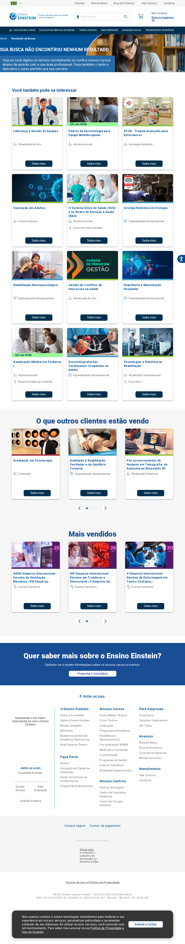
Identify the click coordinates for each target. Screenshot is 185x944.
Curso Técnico (108, 720)
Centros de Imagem (112, 787)
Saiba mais (39, 163)
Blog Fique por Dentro (73, 744)
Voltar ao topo (94, 696)
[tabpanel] (36, 464)
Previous (79, 508)
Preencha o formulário (93, 673)
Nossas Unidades (71, 725)
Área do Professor (124, 3)
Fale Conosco (149, 3)
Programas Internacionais (76, 786)
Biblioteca (66, 730)
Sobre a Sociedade (72, 715)
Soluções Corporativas (153, 720)
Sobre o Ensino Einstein (75, 720)
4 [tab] (97, 508)
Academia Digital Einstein (116, 770)
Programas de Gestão (113, 760)
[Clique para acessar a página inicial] (38, 20)
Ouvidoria (169, 3)
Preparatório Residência (115, 730)
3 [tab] (93, 508)
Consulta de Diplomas (153, 753)
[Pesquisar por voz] (78, 16)
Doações (80, 3)
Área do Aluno (99, 3)
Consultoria (146, 715)
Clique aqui (87, 849)
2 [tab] (90, 508)
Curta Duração (109, 754)
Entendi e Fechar (146, 924)
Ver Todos (145, 725)
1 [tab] (87, 508)
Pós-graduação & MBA (114, 744)
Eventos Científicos (112, 765)
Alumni (64, 763)
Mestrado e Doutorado (114, 749)
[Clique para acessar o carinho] (140, 16)
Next (105, 508)
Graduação (106, 725)
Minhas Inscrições (150, 758)
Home (3, 38)
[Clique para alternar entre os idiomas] (16, 3)
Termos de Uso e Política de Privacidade (92, 882)
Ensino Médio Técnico (113, 715)
